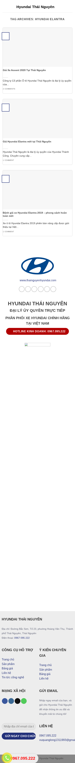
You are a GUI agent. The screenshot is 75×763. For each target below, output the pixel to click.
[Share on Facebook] (28, 289)
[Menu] (70, 6)
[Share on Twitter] (34, 289)
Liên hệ (6, 672)
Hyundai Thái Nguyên (35, 7)
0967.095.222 (47, 735)
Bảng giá (7, 668)
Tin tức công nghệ (13, 677)
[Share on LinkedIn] (53, 289)
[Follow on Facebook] (5, 701)
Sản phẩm (8, 664)
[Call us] (24, 701)
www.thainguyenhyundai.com (38, 280)
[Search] (64, 6)
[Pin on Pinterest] (47, 289)
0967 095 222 (22, 637)
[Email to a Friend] (41, 289)
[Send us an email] (17, 701)
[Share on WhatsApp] (22, 289)
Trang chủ (8, 659)
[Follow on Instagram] (11, 701)
